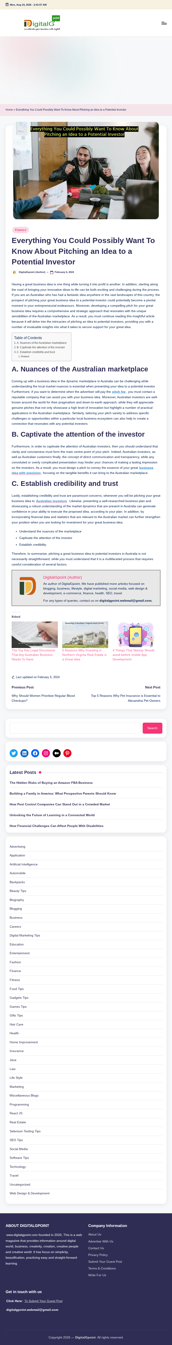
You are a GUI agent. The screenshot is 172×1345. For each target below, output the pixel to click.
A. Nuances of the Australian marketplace (42, 342)
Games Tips (18, 1006)
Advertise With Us (100, 1241)
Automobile (18, 873)
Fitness (15, 980)
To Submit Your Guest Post (43, 1301)
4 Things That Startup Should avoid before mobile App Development (133, 654)
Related (25, 356)
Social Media (19, 1149)
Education (17, 944)
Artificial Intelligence (24, 864)
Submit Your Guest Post (105, 1261)
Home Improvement (24, 1042)
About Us (94, 1234)
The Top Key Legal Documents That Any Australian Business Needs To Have (33, 654)
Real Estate (18, 1122)
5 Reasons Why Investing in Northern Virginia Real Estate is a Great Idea (84, 654)
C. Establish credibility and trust (36, 352)
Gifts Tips (16, 1015)
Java (13, 1060)
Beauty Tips (18, 891)
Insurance (17, 1051)
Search (152, 728)
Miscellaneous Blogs (24, 1095)
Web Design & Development (29, 1193)
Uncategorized (20, 1184)
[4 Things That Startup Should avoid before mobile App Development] (136, 634)
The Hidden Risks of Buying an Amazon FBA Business (51, 782)
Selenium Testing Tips (25, 1131)
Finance (20, 230)
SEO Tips (16, 1140)
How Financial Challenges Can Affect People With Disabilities (56, 826)
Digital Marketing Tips (25, 935)
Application (17, 855)
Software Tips (19, 1158)
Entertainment (20, 953)
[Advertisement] (86, 70)
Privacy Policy (98, 1255)
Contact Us (96, 1248)
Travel (14, 1175)
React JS (16, 1113)
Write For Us (97, 1275)
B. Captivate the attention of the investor (41, 347)
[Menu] (163, 23)
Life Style (16, 1077)
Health (14, 1033)
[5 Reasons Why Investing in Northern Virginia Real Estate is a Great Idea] (85, 634)
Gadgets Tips (19, 997)
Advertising (17, 846)
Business (16, 917)
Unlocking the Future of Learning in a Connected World (52, 815)
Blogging (16, 908)
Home (9, 109)
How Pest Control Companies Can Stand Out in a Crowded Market (60, 804)
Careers (15, 926)
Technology (18, 1166)
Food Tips (17, 989)
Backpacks (17, 882)
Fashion (15, 962)
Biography (17, 900)
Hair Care (16, 1024)
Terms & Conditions (102, 1268)
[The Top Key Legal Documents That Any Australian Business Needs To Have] (35, 634)
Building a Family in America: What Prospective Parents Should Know (63, 793)
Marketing (17, 1086)
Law (12, 1069)
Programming (19, 1104)
